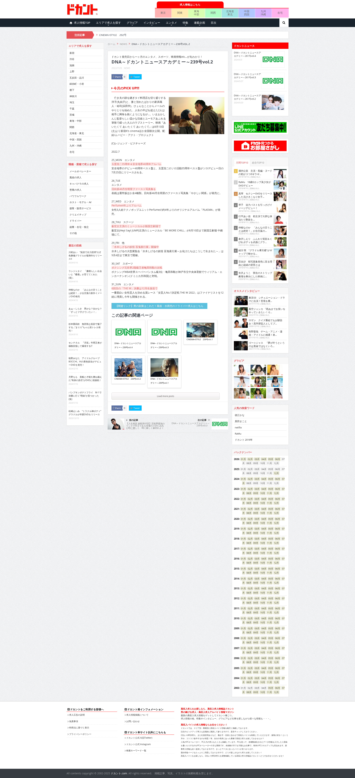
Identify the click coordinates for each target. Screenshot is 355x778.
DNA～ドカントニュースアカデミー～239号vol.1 (164, 380)
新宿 (72, 53)
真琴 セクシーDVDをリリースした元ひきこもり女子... (255, 195)
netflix (238, 427)
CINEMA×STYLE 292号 (112, 34)
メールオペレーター (80, 171)
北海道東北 (230, 12)
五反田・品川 (77, 77)
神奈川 (73, 96)
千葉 (72, 108)
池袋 (72, 65)
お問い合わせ (133, 721)
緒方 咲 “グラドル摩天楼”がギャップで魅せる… (255, 252)
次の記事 (202, 420)
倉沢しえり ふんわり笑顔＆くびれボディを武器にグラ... (255, 240)
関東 (179, 12)
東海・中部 (76, 120)
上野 (72, 71)
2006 (236, 658)
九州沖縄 (263, 12)
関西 (213, 12)
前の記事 (133, 420)
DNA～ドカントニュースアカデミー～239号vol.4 (127, 345)
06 (276, 459)
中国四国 (246, 12)
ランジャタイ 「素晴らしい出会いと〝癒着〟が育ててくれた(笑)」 (85, 274)
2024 (236, 479)
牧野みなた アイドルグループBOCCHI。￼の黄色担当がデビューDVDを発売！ (85, 361)
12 (275, 473)
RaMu (238, 433)
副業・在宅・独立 (79, 227)
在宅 (280, 12)
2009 (236, 628)
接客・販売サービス (80, 208)
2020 (236, 519)
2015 (236, 568)
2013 (236, 588)
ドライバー (76, 220)
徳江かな (239, 415)
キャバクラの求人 (79, 183)
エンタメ (171, 22)
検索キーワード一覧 (136, 750)
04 (262, 459)
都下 (72, 90)
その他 (73, 233)
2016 (236, 558)
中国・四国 (76, 139)
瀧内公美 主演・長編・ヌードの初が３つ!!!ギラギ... (255, 172)
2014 (236, 578)
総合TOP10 (258, 162)
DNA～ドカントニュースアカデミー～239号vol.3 (164, 345)
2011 (236, 608)
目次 (213, 22)
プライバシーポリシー (80, 733)
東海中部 (196, 12)
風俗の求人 (76, 177)
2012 (236, 598)
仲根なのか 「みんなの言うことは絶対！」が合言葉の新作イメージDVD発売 (85, 293)
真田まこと (241, 421)
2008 (236, 638)
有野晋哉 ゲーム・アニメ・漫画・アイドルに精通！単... (265, 333)
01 (242, 459)
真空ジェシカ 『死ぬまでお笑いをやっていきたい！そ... (267, 310)
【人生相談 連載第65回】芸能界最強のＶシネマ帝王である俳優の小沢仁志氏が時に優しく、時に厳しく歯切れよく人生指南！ (145, 427)
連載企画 (199, 22)
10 (261, 493)
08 (247, 493)
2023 (236, 489)
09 (254, 493)
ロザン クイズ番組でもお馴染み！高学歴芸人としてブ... (265, 322)
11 (268, 493)
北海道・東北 (77, 133)
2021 (236, 509)
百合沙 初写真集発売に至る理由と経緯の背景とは (255, 263)
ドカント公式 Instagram (138, 744)
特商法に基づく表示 (79, 727)
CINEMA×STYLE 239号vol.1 (200, 339)
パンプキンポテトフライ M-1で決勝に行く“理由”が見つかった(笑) (85, 395)
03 (256, 459)
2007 (236, 648)
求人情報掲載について (137, 714)
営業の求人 (76, 189)
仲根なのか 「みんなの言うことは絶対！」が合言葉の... (255, 229)
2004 (236, 678)
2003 (236, 688)
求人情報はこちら (190, 4)
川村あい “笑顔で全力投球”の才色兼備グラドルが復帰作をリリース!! (85, 255)
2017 (236, 548)
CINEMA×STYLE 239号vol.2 (127, 378)
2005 (236, 668)
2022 (236, 499)
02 (249, 459)
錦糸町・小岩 (77, 83)
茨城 (72, 114)
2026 (236, 459)
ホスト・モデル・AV (81, 202)
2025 (236, 469)
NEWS (127, 68)
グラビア (132, 22)
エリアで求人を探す (108, 22)
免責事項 (73, 721)
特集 (185, 22)
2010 (236, 618)
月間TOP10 (242, 162)
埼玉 (72, 102)
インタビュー (151, 22)
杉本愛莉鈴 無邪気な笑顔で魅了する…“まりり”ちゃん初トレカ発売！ (85, 327)
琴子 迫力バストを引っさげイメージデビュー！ (255, 206)
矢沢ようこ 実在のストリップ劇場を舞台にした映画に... (255, 274)
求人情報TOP (82, 22)
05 (269, 459)
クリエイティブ (78, 214)
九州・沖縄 (76, 145)
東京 (163, 12)
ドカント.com (119, 773)
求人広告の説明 (77, 714)
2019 (236, 528)
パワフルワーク (78, 196)
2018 (236, 538)
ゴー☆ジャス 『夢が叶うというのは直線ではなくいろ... (267, 344)
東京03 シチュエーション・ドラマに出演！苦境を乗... (267, 299)
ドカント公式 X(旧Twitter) (139, 737)
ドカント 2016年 (244, 439)
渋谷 (72, 59)
